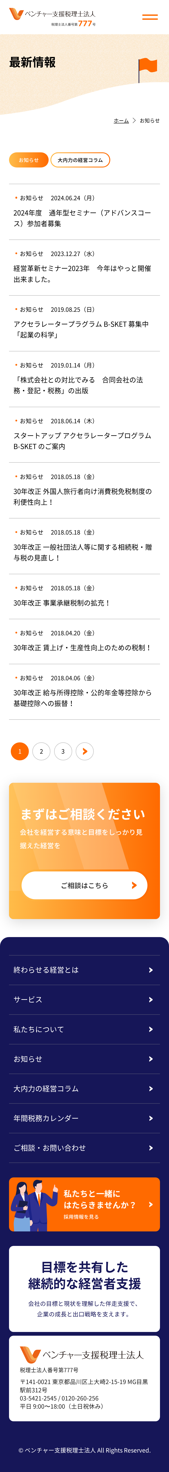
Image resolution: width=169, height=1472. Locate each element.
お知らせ (29, 159)
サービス (27, 999)
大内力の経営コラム (80, 159)
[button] (150, 17)
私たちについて (38, 1029)
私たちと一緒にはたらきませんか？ (100, 1203)
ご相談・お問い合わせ (49, 1147)
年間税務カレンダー (46, 1118)
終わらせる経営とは (46, 969)
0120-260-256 (80, 1398)
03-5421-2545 (38, 1398)
